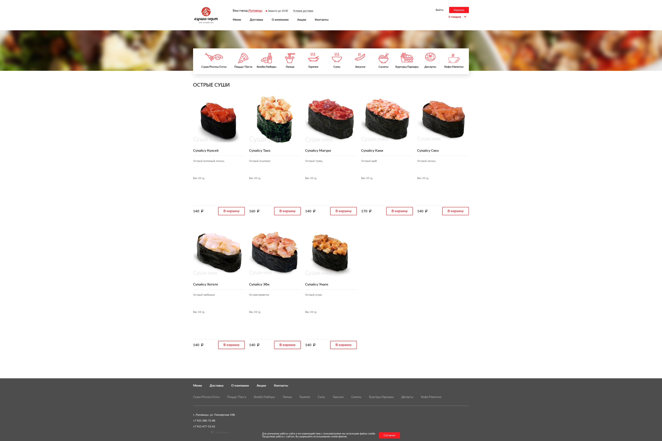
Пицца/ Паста (236, 397)
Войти (439, 10)
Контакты (281, 385)
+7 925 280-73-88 (204, 420)
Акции (261, 385)
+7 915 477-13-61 (204, 426)
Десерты (407, 397)
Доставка (216, 385)
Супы (321, 397)
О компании (240, 385)
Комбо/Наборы (264, 397)
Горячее (304, 397)
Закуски (338, 397)
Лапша (287, 397)
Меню (197, 385)
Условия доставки (303, 11)
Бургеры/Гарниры (381, 397)
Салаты (356, 397)
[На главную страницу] (206, 15)
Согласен (389, 435)
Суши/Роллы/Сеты (206, 397)
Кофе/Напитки (431, 397)
